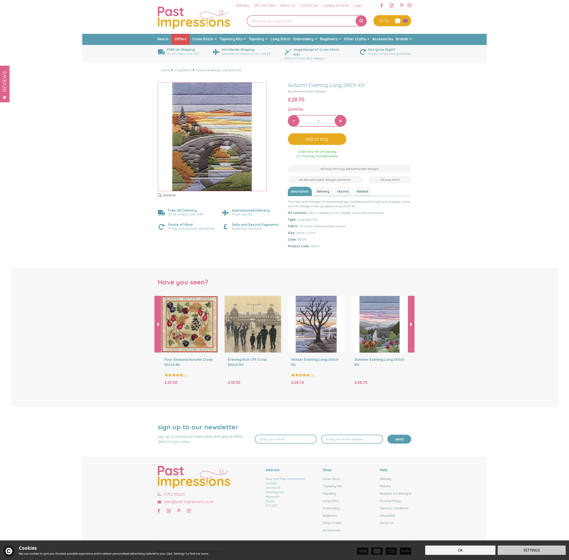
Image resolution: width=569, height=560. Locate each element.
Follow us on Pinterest (402, 5)
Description (300, 191)
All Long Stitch (390, 180)
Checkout (383, 20)
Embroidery (331, 508)
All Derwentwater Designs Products (325, 180)
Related (362, 191)
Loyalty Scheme (336, 5)
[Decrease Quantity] (293, 121)
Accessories (331, 530)
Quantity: (296, 109)
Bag (397, 20)
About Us (386, 523)
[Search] (361, 20)
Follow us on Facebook (382, 5)
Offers (180, 39)
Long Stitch (331, 501)
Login (357, 5)
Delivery (323, 191)
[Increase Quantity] (340, 121)
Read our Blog (392, 5)
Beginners (330, 515)
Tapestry (329, 493)
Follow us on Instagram (409, 5)
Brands (402, 39)
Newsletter (387, 515)
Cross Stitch (331, 479)
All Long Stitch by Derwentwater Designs (350, 169)
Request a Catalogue (395, 493)
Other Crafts (332, 523)
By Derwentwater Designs (307, 91)
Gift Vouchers (264, 5)
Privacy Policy (390, 501)
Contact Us (309, 5)
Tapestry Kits (332, 486)
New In (162, 39)
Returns (343, 191)
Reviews (4, 81)
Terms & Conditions (394, 508)
